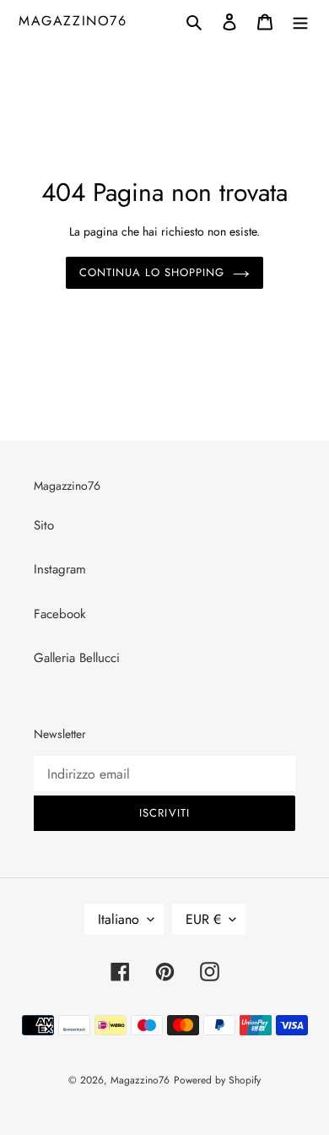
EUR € (203, 919)
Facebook (60, 614)
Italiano (118, 919)
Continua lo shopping (152, 272)
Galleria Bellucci (77, 658)
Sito (44, 525)
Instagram (60, 569)
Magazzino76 (73, 21)
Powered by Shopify (217, 1080)
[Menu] (300, 21)
